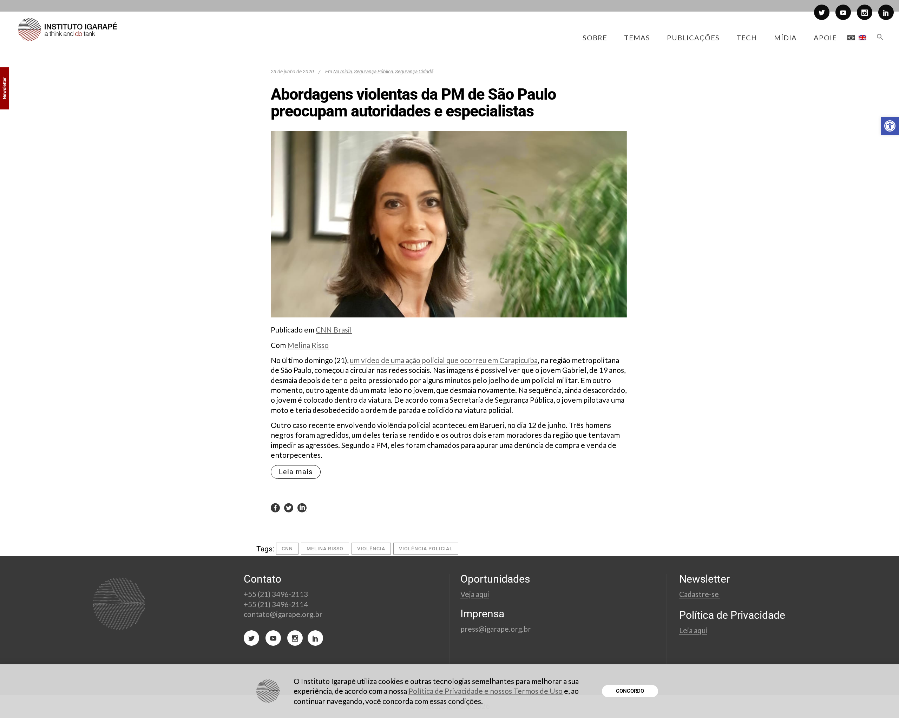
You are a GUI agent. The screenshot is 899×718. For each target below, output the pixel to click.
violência (371, 548)
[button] (890, 126)
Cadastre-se (699, 594)
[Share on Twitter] (288, 507)
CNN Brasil (334, 329)
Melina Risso (308, 345)
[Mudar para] (851, 37)
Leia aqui (693, 630)
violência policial (426, 548)
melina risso (325, 548)
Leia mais (296, 472)
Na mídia (342, 71)
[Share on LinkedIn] (302, 507)
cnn (287, 548)
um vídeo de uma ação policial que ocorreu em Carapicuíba (444, 360)
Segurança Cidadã (414, 71)
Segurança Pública (373, 71)
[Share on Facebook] (275, 507)
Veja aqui (474, 594)
